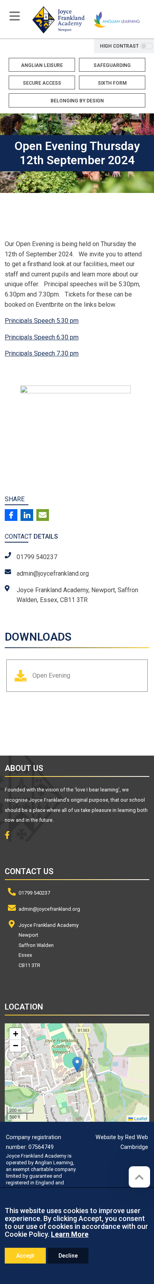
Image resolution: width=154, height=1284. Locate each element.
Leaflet (140, 1118)
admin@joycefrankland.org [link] (53, 573)
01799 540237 (34, 893)
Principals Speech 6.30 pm (42, 337)
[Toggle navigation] (15, 16)
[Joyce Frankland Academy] (58, 19)
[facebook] (10, 836)
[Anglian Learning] (117, 19)
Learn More (69, 1234)
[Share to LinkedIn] (27, 515)
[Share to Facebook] (11, 515)
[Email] (42, 515)
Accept (25, 1256)
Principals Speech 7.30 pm (42, 353)
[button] (77, 1064)
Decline (68, 1256)
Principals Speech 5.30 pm (42, 320)
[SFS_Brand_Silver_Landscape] (47, 728)
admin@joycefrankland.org (49, 909)
